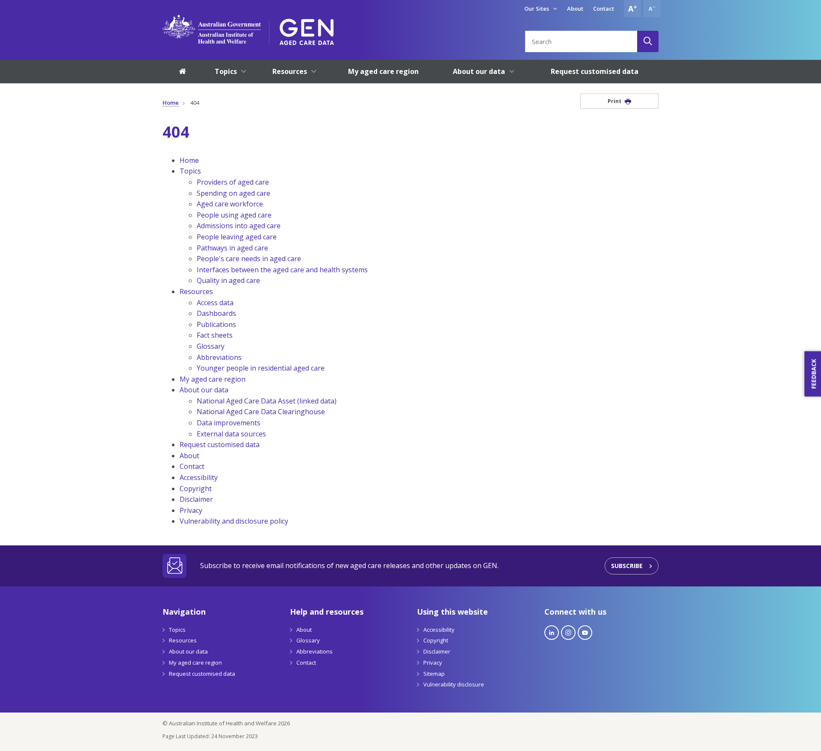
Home (170, 102)
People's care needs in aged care (249, 258)
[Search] (648, 41)
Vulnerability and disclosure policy (234, 521)
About (575, 8)
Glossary (210, 346)
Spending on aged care (233, 193)
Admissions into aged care (239, 225)
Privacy (191, 510)
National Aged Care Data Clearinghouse (261, 411)
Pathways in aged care (232, 248)
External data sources (231, 434)
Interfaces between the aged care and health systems (282, 269)
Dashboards (216, 313)
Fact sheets (215, 335)
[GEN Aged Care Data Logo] (307, 29)
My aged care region (212, 379)
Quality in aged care (228, 280)
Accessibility (199, 477)
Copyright (196, 488)
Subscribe (627, 566)
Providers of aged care (233, 182)
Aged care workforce (230, 204)
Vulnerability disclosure (453, 684)
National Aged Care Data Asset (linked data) (267, 401)
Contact (603, 8)
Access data (215, 302)
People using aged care (234, 215)
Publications (216, 324)
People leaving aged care (237, 236)
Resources (196, 291)
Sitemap (434, 673)
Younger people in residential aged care (261, 368)
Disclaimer (196, 499)
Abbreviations (219, 357)
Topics (190, 171)
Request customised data (220, 444)
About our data (204, 390)
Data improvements (228, 422)
